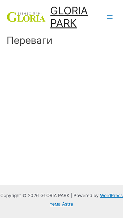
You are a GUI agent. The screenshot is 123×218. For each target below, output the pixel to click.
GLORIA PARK (69, 16)
